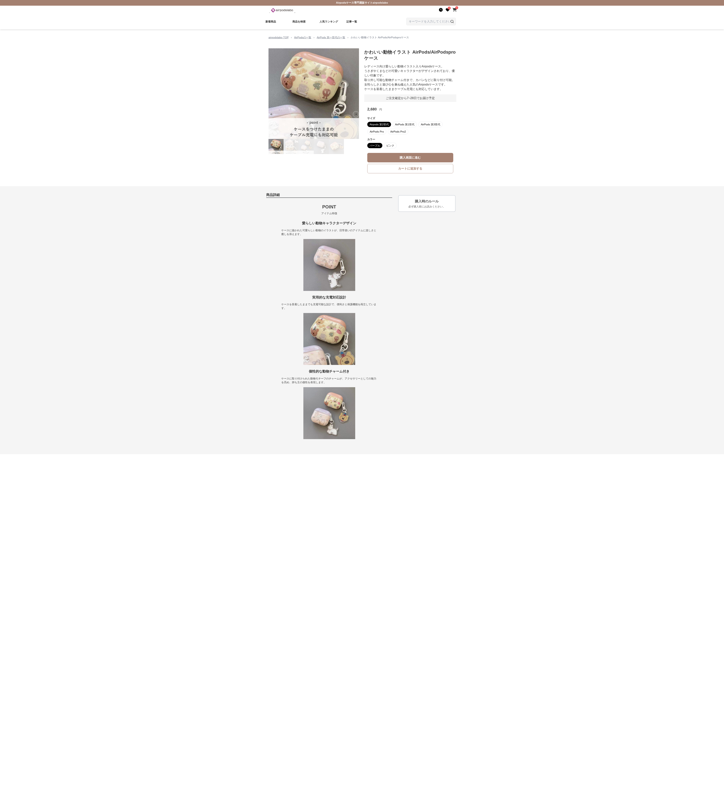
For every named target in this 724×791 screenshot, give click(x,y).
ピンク (390, 145)
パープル (375, 145)
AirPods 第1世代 (404, 124)
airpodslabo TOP (278, 37)
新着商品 (270, 21)
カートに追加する (410, 168)
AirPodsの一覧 (302, 37)
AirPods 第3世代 (430, 124)
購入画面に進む (410, 157)
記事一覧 (352, 21)
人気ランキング (329, 21)
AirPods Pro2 (398, 131)
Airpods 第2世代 (379, 124)
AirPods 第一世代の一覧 (331, 37)
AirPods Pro (377, 131)
